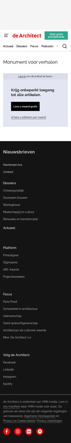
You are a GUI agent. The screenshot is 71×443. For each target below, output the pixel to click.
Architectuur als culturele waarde (24, 330)
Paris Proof (10, 301)
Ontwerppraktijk (13, 190)
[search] (65, 46)
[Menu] (6, 35)
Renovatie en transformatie (20, 219)
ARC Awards (11, 269)
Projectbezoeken (14, 276)
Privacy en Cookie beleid (19, 420)
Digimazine (10, 262)
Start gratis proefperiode (56, 35)
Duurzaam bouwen (15, 197)
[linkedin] (28, 431)
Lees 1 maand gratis (25, 106)
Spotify (7, 383)
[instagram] (17, 431)
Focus (7, 294)
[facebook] (6, 431)
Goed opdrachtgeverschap (20, 323)
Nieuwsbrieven (19, 151)
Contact (8, 171)
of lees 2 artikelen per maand (28, 117)
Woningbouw (11, 204)
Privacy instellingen (49, 420)
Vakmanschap (12, 316)
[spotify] (39, 431)
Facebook (9, 362)
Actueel (9, 228)
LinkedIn (8, 369)
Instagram (9, 376)
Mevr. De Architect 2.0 (17, 337)
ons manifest (11, 406)
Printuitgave (11, 255)
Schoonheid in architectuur (20, 308)
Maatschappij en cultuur (18, 212)
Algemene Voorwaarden (39, 416)
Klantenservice (12, 164)
